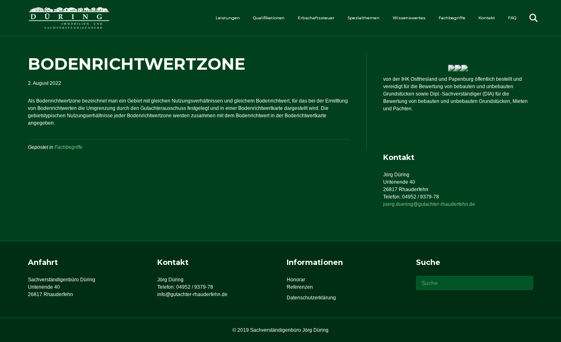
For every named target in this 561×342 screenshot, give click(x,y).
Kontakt (486, 18)
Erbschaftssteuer (316, 18)
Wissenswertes (409, 18)
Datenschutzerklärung (311, 298)
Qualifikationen (269, 18)
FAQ (512, 18)
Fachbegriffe (452, 18)
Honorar (296, 280)
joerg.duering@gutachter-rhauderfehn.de (429, 204)
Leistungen (228, 18)
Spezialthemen (363, 18)
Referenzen (300, 287)
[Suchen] (528, 18)
